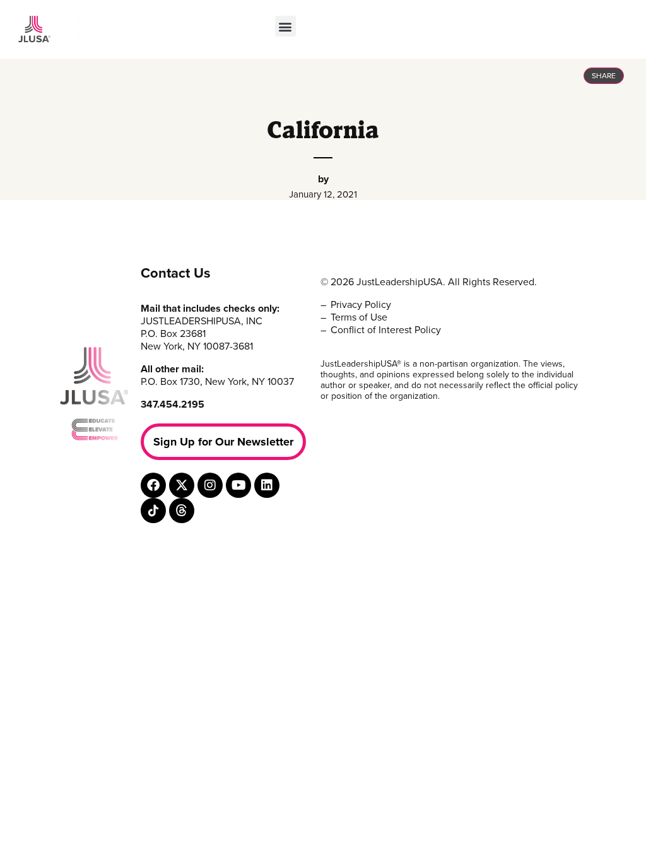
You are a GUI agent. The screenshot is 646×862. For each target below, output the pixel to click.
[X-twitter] (181, 485)
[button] (285, 26)
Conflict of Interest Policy (386, 330)
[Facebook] (153, 485)
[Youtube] (238, 485)
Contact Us (176, 273)
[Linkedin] (266, 485)
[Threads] (181, 510)
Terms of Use (359, 317)
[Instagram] (210, 485)
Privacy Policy (361, 304)
